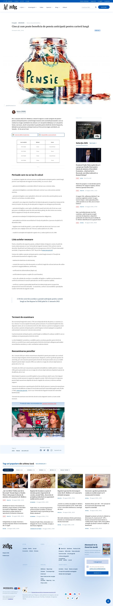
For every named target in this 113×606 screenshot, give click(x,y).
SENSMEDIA (10, 599)
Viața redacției (76, 551)
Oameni (43, 571)
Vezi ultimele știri (41, 463)
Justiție (25, 548)
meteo (53, 470)
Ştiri (22, 7)
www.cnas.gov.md (47, 250)
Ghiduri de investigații (65, 574)
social (70, 560)
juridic (60, 560)
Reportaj (49, 580)
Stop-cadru (44, 583)
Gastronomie (62, 553)
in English (100, 1)
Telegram (65, 594)
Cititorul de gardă (64, 556)
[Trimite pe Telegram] (48, 450)
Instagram (79, 594)
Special (48, 7)
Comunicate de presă (35, 528)
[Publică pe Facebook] (41, 450)
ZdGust (65, 7)
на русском (107, 1)
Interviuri (43, 574)
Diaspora (61, 551)
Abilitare (43, 569)
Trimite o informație (84, 1)
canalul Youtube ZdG (49, 403)
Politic (82, 190)
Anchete (43, 580)
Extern (31, 551)
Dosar (66, 569)
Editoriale (67, 551)
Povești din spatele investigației (67, 571)
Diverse (36, 551)
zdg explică (25, 450)
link (79, 135)
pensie (18, 450)
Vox (54, 580)
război (42, 470)
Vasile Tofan (65, 470)
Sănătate (69, 548)
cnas (13, 450)
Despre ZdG (93, 1)
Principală (14, 23)
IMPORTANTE (21, 23)
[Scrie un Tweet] (44, 450)
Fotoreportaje (50, 571)
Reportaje (49, 569)
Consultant (62, 558)
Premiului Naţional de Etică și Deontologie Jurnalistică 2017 (44, 592)
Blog (56, 7)
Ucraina (31, 470)
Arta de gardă (71, 553)
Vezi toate (93, 143)
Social (82, 222)
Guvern (8, 470)
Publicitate (6, 555)
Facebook (74, 594)
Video (41, 7)
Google (68, 598)
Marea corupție (73, 569)
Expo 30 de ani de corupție (48, 576)
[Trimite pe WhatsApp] (51, 450)
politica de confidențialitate (97, 569)
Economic (32, 502)
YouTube (70, 594)
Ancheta (61, 569)
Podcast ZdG (76, 548)
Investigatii (31, 7)
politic (65, 560)
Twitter (72, 598)
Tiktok (77, 598)
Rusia (19, 470)
